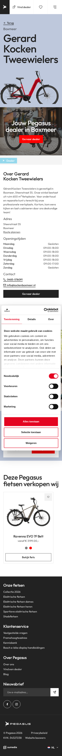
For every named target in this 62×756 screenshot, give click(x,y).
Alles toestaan (31, 421)
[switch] (53, 386)
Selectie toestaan (31, 432)
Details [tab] (32, 319)
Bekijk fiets (28, 557)
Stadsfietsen (10, 616)
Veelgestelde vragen (15, 632)
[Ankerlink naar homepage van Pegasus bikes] (5, 7)
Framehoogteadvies (15, 637)
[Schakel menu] (55, 7)
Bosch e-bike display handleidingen (24, 647)
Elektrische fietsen (14, 596)
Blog (6, 674)
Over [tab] (51, 319)
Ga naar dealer (31, 139)
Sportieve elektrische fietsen (20, 611)
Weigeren (31, 443)
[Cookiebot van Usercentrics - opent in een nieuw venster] (44, 310)
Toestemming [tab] (12, 319)
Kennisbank (10, 642)
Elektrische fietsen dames (18, 601)
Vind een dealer (12, 669)
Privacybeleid (39, 732)
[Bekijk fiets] (28, 514)
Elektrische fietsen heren (17, 606)
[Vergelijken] (41, 7)
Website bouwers (35, 737)
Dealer (10, 160)
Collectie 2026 (12, 591)
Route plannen (11, 232)
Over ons (8, 664)
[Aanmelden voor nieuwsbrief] (54, 692)
